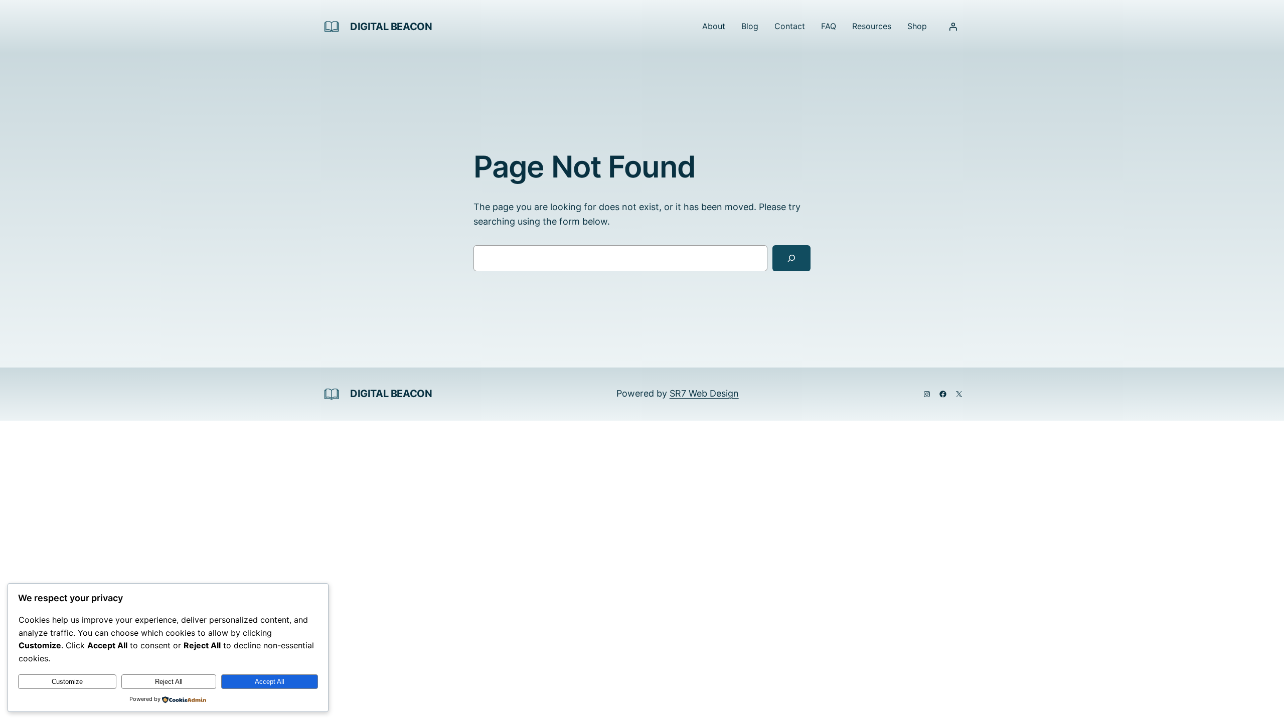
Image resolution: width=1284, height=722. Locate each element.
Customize (67, 681)
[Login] (953, 27)
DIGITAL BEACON (391, 27)
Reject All (169, 681)
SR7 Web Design (704, 393)
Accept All (269, 681)
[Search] (791, 258)
